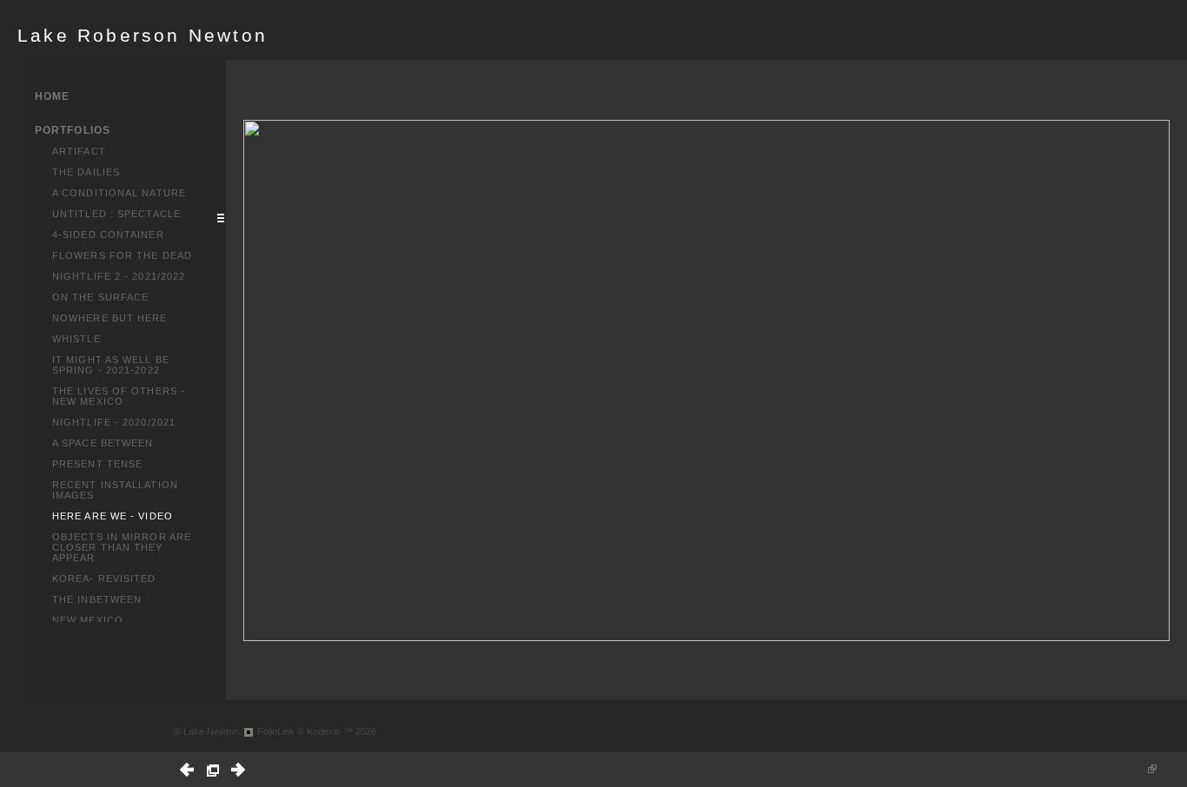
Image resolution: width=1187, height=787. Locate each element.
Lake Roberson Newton (142, 35)
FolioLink (276, 731)
